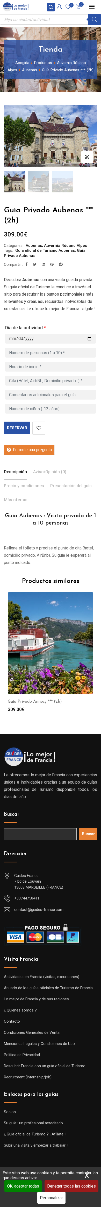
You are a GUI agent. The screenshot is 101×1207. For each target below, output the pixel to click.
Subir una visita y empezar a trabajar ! (36, 1145)
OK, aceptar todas (23, 1186)
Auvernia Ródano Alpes (65, 245)
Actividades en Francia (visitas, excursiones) (41, 976)
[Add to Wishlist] (38, 428)
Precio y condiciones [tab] (24, 485)
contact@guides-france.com (38, 909)
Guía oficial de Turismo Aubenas (45, 250)
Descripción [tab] (15, 471)
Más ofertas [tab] (15, 499)
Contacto (12, 1021)
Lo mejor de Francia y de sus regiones (36, 999)
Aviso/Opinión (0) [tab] (49, 471)
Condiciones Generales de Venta (32, 1032)
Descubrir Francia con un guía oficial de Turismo (44, 1066)
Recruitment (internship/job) (28, 1077)
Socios (10, 1112)
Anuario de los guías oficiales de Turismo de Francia (48, 988)
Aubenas (34, 245)
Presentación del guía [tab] (71, 485)
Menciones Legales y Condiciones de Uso (39, 1043)
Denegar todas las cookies (71, 1186)
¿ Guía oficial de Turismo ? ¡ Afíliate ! (35, 1134)
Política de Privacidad (22, 1054)
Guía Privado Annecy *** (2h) (35, 702)
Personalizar (51, 1197)
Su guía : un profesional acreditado (33, 1123)
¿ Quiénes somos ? (20, 1010)
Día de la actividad (25, 327)
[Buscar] (94, 19)
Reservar (17, 427)
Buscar (11, 814)
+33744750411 (26, 898)
